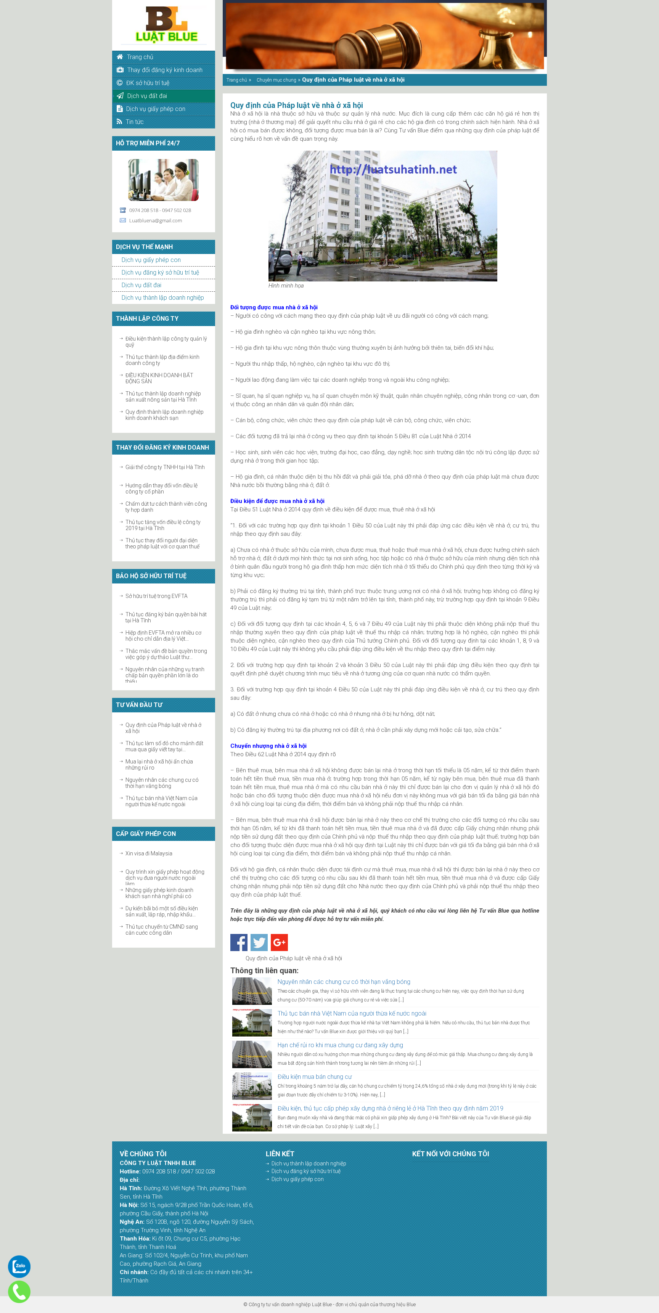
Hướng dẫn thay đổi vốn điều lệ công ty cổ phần (161, 488)
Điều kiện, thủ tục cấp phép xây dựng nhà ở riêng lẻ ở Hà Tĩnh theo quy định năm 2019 (390, 1108)
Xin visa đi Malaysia (148, 853)
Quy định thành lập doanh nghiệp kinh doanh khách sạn (164, 415)
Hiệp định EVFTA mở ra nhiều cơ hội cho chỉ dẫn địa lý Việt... (163, 636)
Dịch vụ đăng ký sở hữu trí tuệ (160, 272)
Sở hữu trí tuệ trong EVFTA (156, 596)
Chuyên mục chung (276, 80)
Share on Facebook (239, 942)
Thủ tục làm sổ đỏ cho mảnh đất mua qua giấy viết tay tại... (164, 746)
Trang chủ (237, 80)
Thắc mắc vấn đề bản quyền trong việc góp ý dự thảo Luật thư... (166, 654)
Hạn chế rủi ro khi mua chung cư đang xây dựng (340, 1045)
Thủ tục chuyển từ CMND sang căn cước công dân (161, 930)
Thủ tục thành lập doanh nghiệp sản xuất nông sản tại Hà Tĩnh (163, 397)
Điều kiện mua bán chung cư (315, 1076)
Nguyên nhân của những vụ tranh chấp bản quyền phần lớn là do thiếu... (164, 675)
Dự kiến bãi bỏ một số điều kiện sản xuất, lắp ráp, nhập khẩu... (161, 911)
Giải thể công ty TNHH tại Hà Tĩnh (165, 467)
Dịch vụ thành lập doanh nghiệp (163, 297)
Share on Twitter (259, 942)
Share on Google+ (279, 942)
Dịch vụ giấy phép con (151, 260)
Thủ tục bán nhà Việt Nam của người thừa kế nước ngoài (161, 801)
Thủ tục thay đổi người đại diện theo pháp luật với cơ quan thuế (162, 543)
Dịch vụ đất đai (141, 285)
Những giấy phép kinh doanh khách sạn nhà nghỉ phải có (159, 893)
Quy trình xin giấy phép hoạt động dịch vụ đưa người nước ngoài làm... (164, 878)
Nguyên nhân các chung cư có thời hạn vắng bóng (162, 783)
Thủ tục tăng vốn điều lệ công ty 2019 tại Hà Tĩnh (163, 525)
